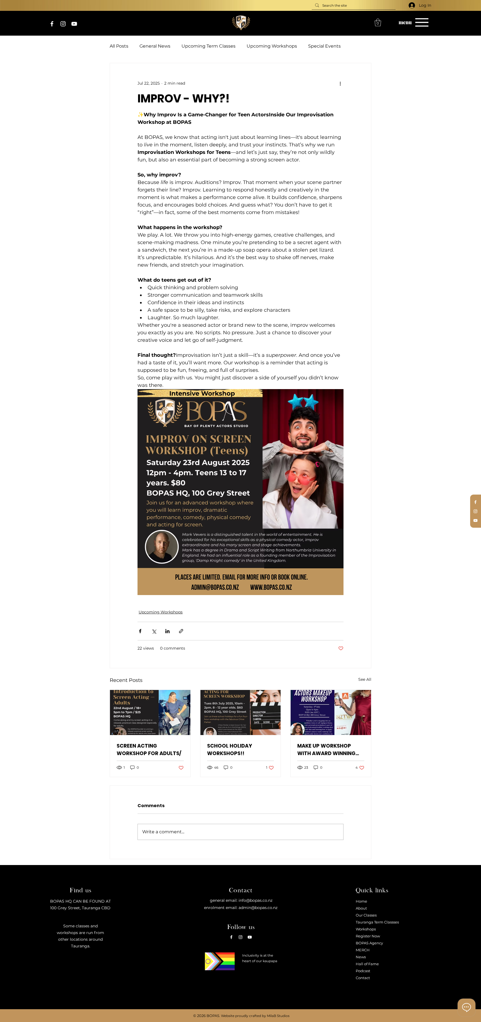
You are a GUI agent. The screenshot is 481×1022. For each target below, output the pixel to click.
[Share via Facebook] (140, 631)
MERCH (363, 950)
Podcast (363, 971)
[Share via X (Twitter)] (153, 631)
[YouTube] (74, 23)
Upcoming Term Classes (208, 46)
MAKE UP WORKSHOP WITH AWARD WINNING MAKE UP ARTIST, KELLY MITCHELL (326, 749)
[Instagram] (63, 23)
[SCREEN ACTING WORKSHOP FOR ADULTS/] (150, 712)
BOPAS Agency (369, 943)
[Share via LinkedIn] (167, 631)
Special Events (324, 46)
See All (364, 679)
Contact (363, 978)
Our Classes (366, 915)
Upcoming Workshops (272, 46)
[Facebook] (51, 23)
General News (154, 46)
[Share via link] (181, 631)
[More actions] (340, 83)
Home (361, 901)
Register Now (368, 936)
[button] (378, 22)
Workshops (366, 929)
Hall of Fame (367, 964)
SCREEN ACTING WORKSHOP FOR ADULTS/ (149, 749)
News (361, 957)
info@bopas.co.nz (256, 900)
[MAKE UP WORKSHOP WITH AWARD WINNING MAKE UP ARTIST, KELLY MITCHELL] (331, 712)
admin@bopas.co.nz (258, 907)
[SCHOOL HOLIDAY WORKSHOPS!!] (240, 712)
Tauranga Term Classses (377, 922)
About (361, 908)
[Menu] (421, 22)
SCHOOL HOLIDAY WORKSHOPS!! (229, 749)
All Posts (119, 46)
